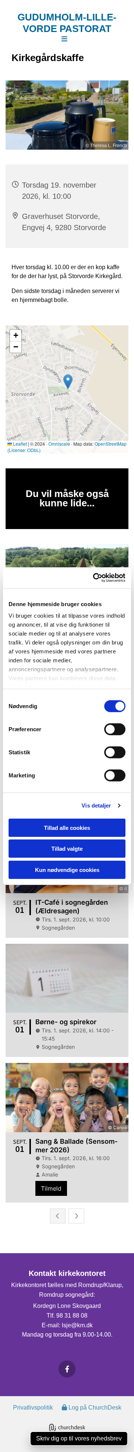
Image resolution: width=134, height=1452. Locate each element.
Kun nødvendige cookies (67, 869)
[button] (64, 39)
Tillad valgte (67, 849)
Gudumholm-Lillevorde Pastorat (67, 23)
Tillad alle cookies (67, 827)
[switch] (114, 729)
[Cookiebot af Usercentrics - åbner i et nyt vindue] (94, 578)
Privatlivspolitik (33, 1407)
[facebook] (67, 1369)
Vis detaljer (96, 805)
